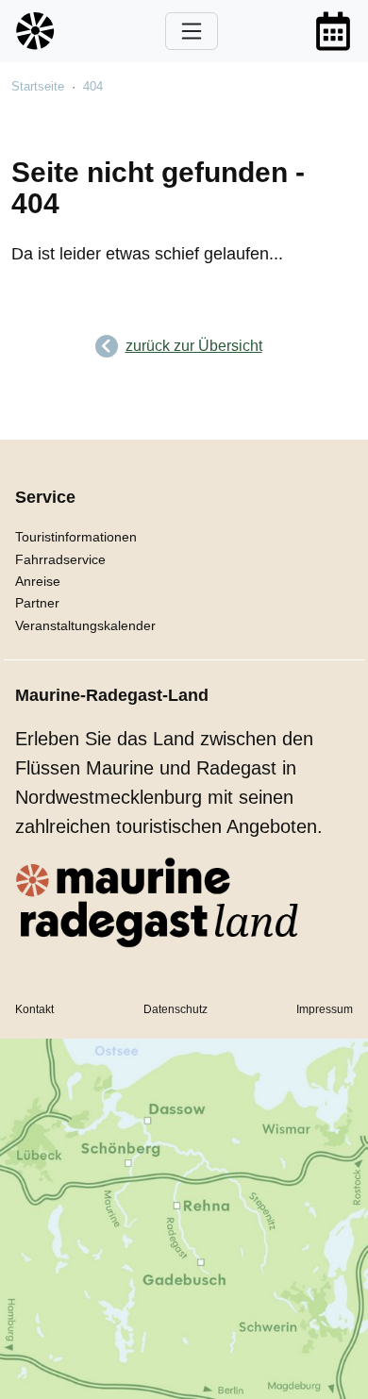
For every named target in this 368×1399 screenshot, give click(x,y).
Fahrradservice (60, 559)
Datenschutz (175, 1009)
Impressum (324, 1009)
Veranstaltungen (333, 31)
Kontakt (34, 1009)
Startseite (37, 86)
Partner (37, 602)
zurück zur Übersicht (193, 346)
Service (45, 497)
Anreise (37, 581)
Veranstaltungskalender (85, 625)
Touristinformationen (76, 536)
